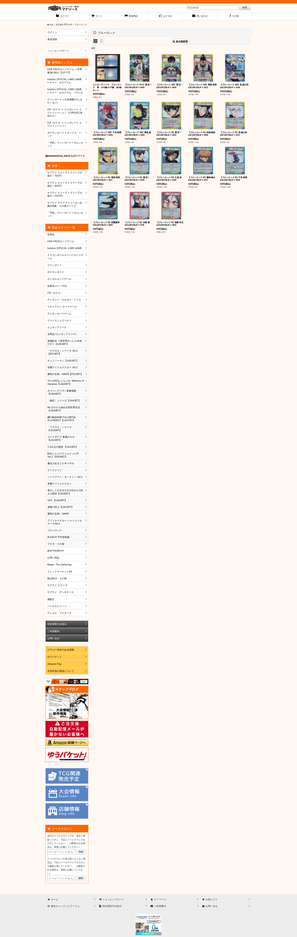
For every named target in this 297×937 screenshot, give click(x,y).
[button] (234, 16)
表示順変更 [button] (182, 41)
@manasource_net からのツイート (65, 155)
